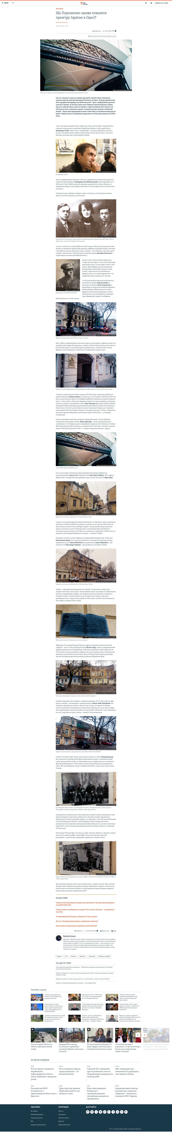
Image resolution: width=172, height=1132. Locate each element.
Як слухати (34, 1111)
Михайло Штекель (62, 22)
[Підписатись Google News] (92, 1112)
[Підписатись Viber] (109, 1112)
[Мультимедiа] (151, 3)
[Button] (96, 31)
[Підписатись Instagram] (104, 1112)
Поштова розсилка (37, 1118)
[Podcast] (121, 1112)
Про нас (60, 1111)
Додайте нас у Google (161, 3)
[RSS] (117, 1112)
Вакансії (61, 1121)
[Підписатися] (126, 1112)
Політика (59, 9)
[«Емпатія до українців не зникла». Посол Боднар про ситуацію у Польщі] (37, 997)
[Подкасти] (146, 3)
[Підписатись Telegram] (113, 1112)
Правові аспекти (63, 1118)
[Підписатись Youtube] (100, 1112)
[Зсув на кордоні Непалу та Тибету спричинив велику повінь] (44, 1035)
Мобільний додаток (37, 1114)
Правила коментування (38, 1125)
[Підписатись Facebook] (87, 1112)
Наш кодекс (62, 1114)
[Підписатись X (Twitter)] (96, 1112)
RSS (32, 1121)
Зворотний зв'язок (64, 1125)
